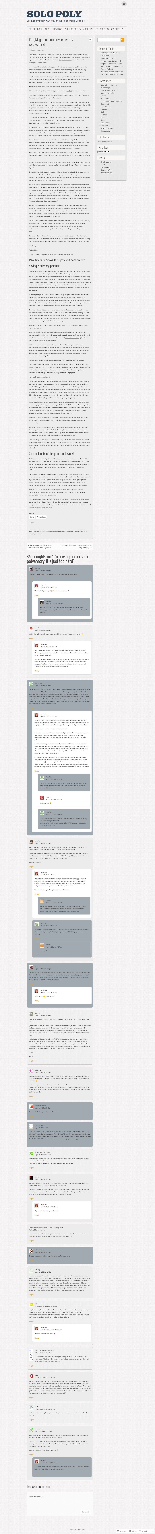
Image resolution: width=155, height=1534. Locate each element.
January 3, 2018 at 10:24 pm (45, 1377)
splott (37, 628)
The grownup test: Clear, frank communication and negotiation (40, 546)
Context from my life (40, 531)
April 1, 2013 (32, 50)
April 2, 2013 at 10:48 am (37, 1230)
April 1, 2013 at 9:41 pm (43, 1108)
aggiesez (44, 585)
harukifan (38, 683)
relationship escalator (72, 338)
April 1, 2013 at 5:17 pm (49, 875)
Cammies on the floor (42, 1152)
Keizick (37, 568)
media (103, 117)
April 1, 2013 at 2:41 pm (43, 570)
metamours (69, 127)
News (103, 120)
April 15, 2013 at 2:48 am (43, 1272)
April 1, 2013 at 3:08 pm (49, 647)
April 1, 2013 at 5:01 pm (49, 716)
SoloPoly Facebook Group (109, 29)
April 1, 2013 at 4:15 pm (43, 685)
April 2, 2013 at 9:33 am (43, 1179)
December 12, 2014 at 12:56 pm (46, 1306)
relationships (38, 534)
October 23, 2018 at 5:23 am (45, 1409)
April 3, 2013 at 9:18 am (43, 1252)
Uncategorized (106, 131)
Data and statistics (52, 531)
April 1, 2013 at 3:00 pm (43, 630)
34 (90, 40)
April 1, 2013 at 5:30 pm (49, 926)
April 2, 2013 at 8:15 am (43, 1128)
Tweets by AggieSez (105, 141)
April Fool (80, 531)
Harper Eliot (39, 1250)
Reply (31, 579)
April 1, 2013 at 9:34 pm (43, 1072)
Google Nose (79, 499)
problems (31, 534)
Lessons (104, 115)
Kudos (103, 112)
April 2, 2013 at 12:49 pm (49, 1207)
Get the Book (35, 29)
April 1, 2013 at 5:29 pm (54, 814)
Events (103, 96)
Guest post (105, 104)
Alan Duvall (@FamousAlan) (44, 1350)
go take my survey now (41, 340)
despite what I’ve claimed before (48, 213)
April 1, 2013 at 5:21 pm (54, 799)
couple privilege (43, 135)
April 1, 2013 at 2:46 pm (49, 587)
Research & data (107, 128)
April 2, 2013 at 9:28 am (43, 1155)
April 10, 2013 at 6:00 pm (54, 603)
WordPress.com (107, 173)
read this (69, 91)
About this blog (53, 29)
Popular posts (73, 29)
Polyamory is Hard (65, 60)
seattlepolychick (40, 1105)
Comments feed (106, 170)
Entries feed (105, 167)
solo (40, 79)
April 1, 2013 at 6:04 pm (49, 992)
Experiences (61, 531)
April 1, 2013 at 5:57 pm (43, 969)
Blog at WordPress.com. (77, 1529)
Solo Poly (54, 14)
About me (88, 29)
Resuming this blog (108, 58)
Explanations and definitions (111, 101)
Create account (106, 162)
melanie (38, 1177)
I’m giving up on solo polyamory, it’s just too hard (51, 42)
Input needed (105, 107)
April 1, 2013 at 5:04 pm (54, 779)
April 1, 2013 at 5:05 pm (43, 843)
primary (50, 67)
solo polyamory (40, 86)
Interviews (104, 109)
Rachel (37, 841)
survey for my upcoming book (80, 335)
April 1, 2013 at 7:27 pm (54, 902)
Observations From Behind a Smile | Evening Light (46, 1227)
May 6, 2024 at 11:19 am (43, 1431)
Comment (85, 1512)
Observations (69, 531)
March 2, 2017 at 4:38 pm (44, 1353)
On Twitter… (105, 137)
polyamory (87, 531)
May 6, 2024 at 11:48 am (49, 1463)
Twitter (124, 3)
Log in (103, 165)
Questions (104, 125)
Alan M (37, 1013)
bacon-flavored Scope (49, 502)
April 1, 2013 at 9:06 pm (43, 1015)
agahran (43, 1460)
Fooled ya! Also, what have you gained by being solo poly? (76, 546)
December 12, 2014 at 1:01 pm (51, 1330)
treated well (61, 117)
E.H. (36, 966)
